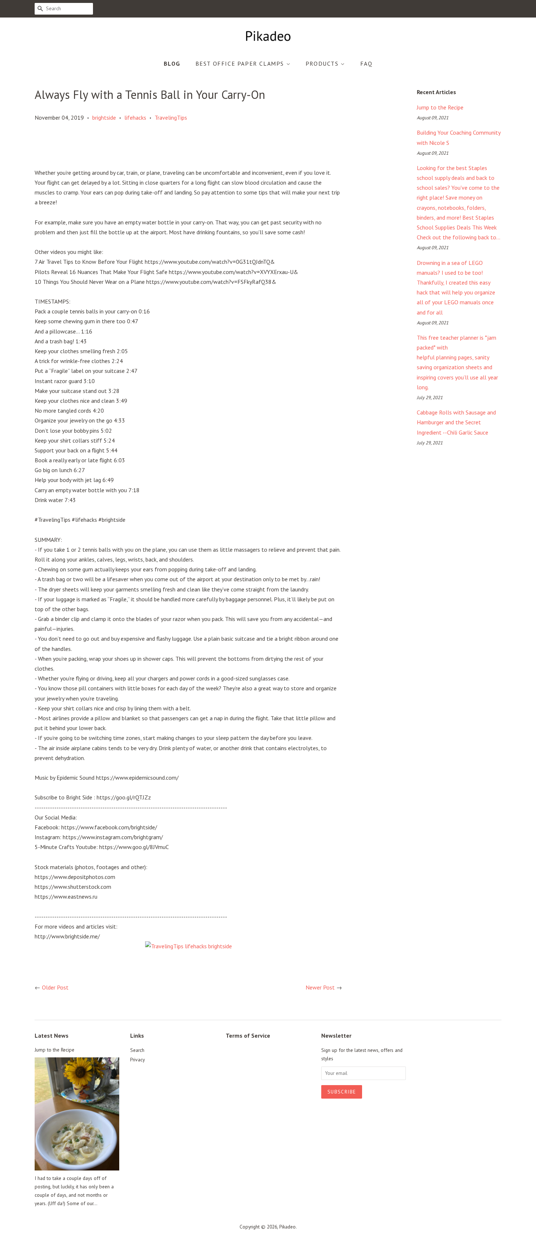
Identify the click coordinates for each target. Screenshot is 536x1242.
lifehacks (135, 117)
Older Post (55, 987)
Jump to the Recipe (440, 107)
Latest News (52, 1035)
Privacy (137, 1059)
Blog (172, 63)
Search (137, 1050)
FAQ (366, 63)
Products (323, 63)
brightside (104, 117)
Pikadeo (287, 1226)
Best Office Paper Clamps (240, 63)
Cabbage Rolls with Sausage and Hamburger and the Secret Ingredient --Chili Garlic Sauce (456, 422)
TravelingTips (171, 117)
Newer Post (320, 987)
